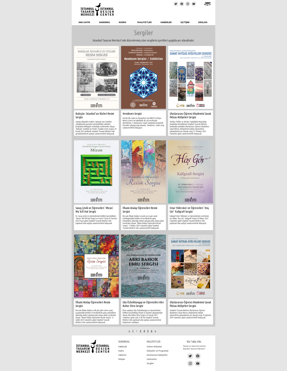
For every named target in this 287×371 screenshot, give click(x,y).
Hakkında (122, 346)
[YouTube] (193, 3)
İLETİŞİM (185, 22)
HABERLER (166, 22)
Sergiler (150, 363)
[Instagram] (187, 3)
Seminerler (152, 359)
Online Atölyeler (154, 346)
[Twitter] (175, 3)
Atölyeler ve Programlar (158, 351)
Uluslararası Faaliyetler (157, 355)
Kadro (121, 351)
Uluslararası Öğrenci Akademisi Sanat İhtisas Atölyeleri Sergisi (190, 115)
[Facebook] (181, 3)
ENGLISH (202, 22)
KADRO (122, 22)
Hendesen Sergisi (132, 113)
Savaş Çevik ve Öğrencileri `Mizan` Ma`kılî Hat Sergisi (94, 209)
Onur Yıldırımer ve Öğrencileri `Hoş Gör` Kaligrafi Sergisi (189, 209)
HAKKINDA (104, 22)
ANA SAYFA (84, 22)
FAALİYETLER (144, 22)
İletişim (121, 359)
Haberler (122, 355)
